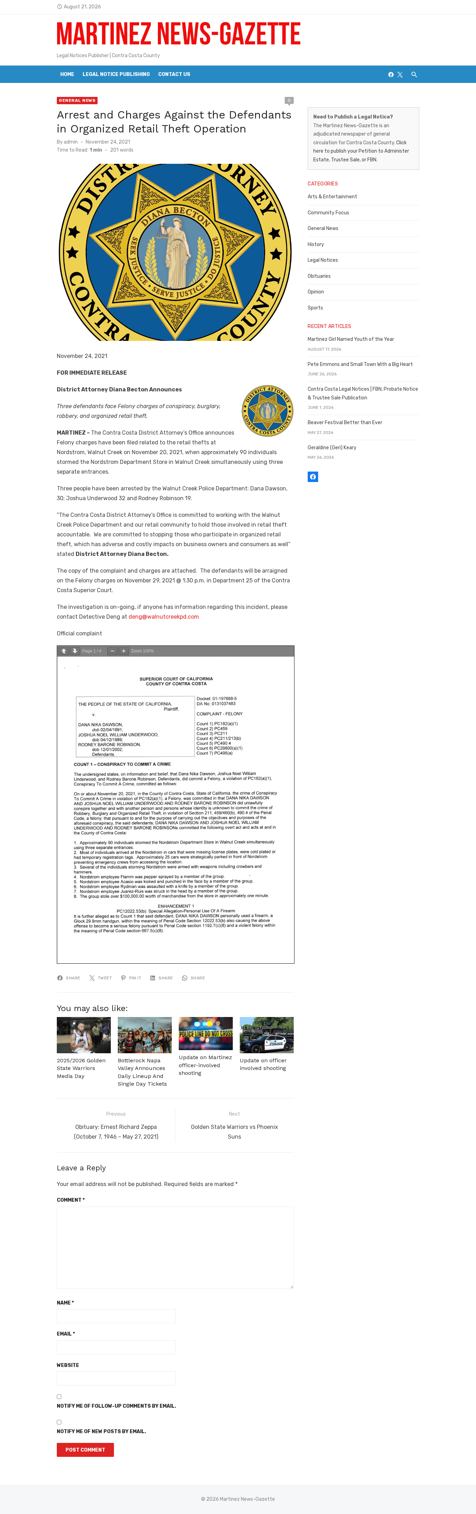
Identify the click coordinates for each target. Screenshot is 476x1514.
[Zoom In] (123, 651)
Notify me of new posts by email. (101, 1432)
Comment (71, 1200)
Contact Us (174, 74)
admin (71, 142)
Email (66, 1334)
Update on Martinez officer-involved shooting (205, 1065)
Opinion (316, 292)
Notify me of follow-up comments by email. (116, 1406)
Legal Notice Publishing (116, 74)
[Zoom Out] (112, 651)
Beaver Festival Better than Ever (345, 423)
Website (68, 1365)
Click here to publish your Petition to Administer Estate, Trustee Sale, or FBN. (361, 151)
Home (67, 74)
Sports (315, 308)
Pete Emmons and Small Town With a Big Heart (360, 364)
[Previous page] (64, 651)
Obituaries (319, 276)
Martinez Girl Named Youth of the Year (351, 339)
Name (65, 1303)
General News (77, 100)
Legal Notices (323, 260)
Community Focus (328, 213)
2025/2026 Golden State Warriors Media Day (81, 1068)
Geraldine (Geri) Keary (332, 448)
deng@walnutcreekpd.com (164, 616)
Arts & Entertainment (332, 197)
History (316, 244)
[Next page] (75, 651)
